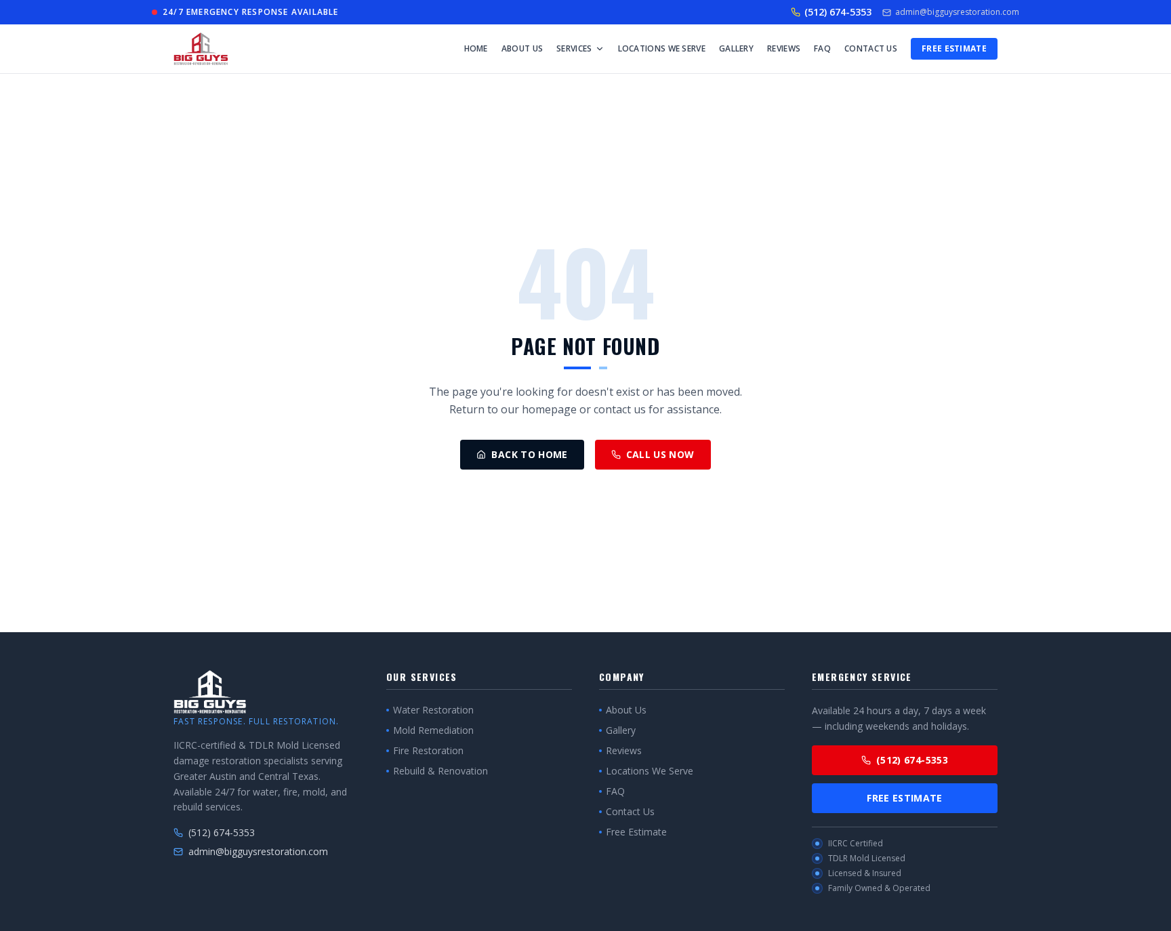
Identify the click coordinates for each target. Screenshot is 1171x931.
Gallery (736, 48)
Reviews (783, 48)
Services (574, 48)
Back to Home (529, 454)
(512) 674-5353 (837, 11)
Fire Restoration (428, 750)
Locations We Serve (661, 48)
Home (476, 48)
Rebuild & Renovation (440, 770)
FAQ (822, 48)
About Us (522, 48)
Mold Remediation (433, 730)
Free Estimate (954, 48)
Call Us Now (660, 454)
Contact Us (870, 48)
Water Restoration (433, 709)
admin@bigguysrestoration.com (957, 12)
